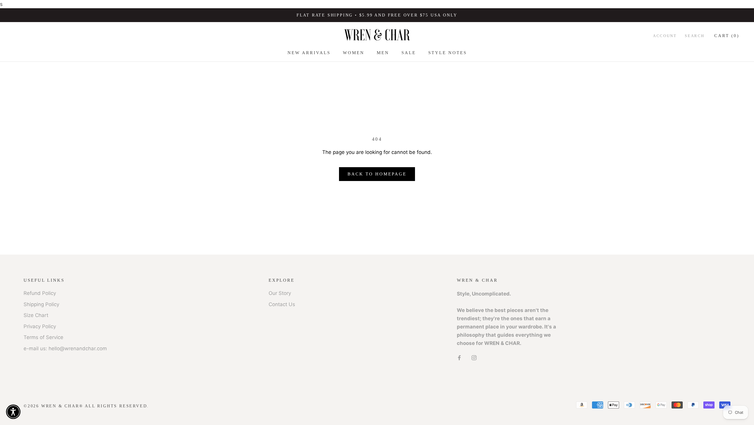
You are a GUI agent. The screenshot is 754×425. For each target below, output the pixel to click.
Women (353, 52)
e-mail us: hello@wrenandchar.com (65, 348)
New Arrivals (308, 52)
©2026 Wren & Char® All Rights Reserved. (86, 406)
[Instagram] (474, 357)
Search (695, 36)
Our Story (280, 293)
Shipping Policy (41, 304)
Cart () (726, 35)
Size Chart (36, 315)
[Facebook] (459, 357)
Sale (408, 52)
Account (665, 36)
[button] (13, 411)
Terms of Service (43, 337)
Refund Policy (40, 293)
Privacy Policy (40, 326)
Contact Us (282, 304)
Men (383, 52)
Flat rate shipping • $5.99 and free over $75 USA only (377, 15)
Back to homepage (377, 174)
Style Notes (447, 52)
